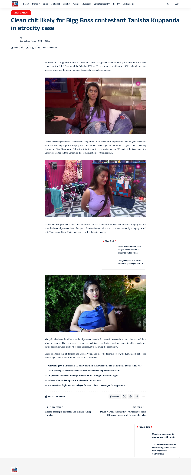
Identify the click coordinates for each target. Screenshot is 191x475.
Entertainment (21, 13)
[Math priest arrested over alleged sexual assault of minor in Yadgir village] (109, 250)
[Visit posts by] (15, 39)
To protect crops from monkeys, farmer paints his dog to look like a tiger (83, 375)
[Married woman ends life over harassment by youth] (143, 435)
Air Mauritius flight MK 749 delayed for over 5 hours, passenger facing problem (86, 385)
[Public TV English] (15, 4)
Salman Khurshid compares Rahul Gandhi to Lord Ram (74, 380)
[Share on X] (27, 47)
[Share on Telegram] (38, 47)
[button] (172, 4)
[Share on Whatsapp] (33, 47)
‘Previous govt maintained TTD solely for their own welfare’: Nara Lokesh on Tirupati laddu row (94, 366)
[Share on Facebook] (21, 47)
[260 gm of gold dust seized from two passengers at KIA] (109, 262)
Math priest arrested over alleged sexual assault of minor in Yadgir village (129, 249)
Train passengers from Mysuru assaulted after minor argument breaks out (84, 370)
